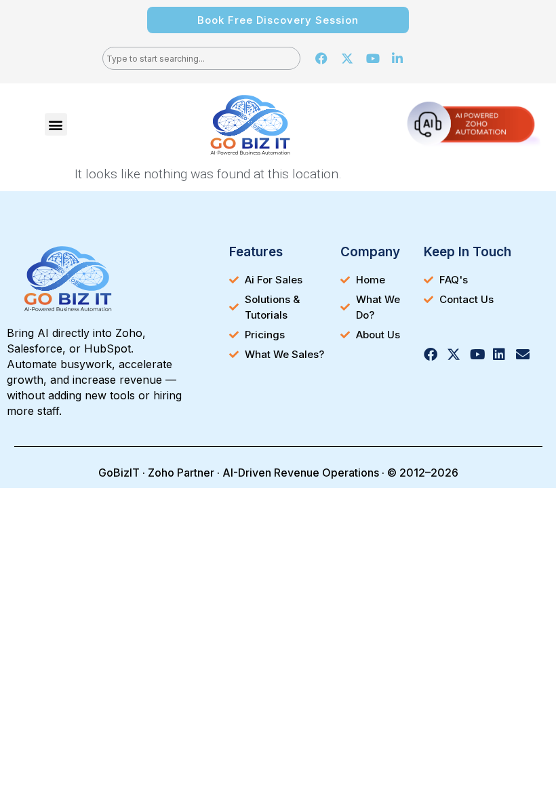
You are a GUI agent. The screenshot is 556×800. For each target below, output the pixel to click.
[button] (56, 124)
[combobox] (201, 58)
